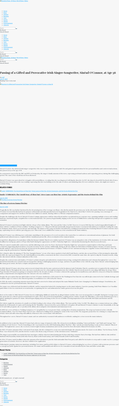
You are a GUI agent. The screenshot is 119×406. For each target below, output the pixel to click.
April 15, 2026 (4, 207)
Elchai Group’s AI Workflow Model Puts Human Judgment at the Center (24, 355)
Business (6, 16)
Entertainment (8, 23)
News (5, 13)
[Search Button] (16, 28)
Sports (5, 20)
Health (5, 21)
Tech (4, 18)
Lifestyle (6, 25)
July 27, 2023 (3, 79)
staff (3, 77)
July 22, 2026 (3, 198)
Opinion (5, 14)
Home (5, 11)
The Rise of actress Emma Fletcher (13, 203)
